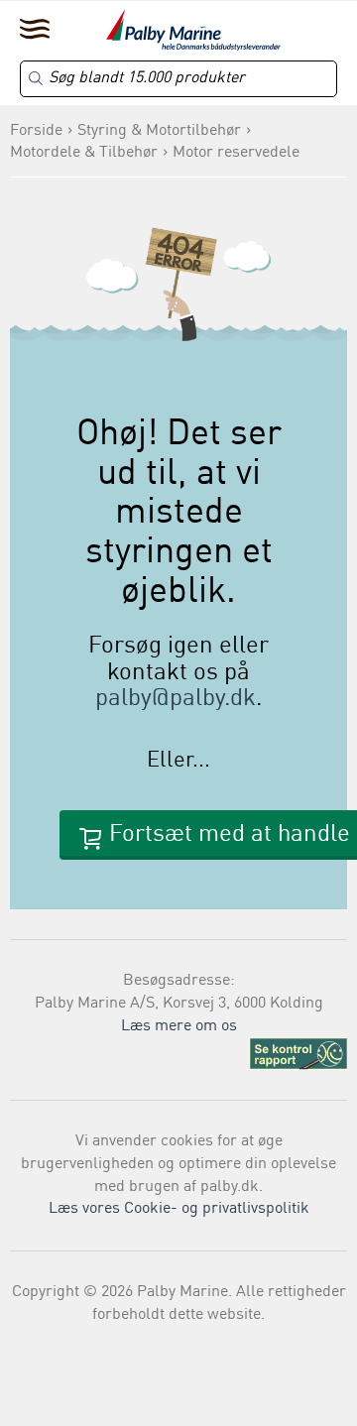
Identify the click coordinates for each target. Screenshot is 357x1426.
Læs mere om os (179, 1026)
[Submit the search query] (36, 78)
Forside (36, 131)
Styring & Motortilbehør (159, 131)
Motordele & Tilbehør (84, 153)
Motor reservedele (236, 153)
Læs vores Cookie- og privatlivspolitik (179, 1209)
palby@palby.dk (175, 699)
